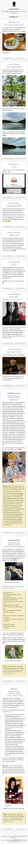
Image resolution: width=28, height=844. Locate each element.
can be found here (9, 673)
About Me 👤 (5, 11)
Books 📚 (11, 11)
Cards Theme (17, 841)
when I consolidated (9, 670)
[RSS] (20, 840)
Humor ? (9, 352)
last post (9, 711)
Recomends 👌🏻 (18, 11)
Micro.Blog (10, 841)
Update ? (11, 24)
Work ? (10, 695)
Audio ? (16, 297)
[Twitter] (16, 840)
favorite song (17, 586)
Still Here (14, 689)
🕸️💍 (16, 837)
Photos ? (21, 24)
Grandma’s (11, 27)
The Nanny (11, 765)
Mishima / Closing (14, 300)
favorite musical (8, 588)
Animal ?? (9, 206)
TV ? (7, 695)
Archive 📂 (15, 12)
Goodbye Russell (14, 540)
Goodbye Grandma (14, 393)
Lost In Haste (14, 9)
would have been (10, 170)
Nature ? (9, 67)
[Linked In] (14, 840)
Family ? (16, 24)
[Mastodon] (17, 840)
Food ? (6, 24)
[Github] (18, 840)
